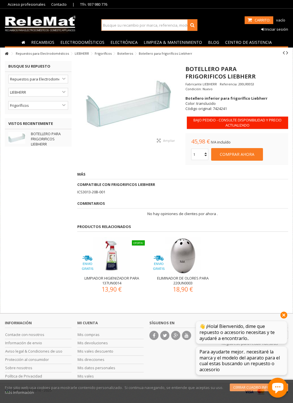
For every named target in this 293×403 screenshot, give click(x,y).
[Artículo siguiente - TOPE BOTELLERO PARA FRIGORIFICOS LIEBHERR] (287, 52)
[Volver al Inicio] (6, 53)
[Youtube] (186, 335)
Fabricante (193, 84)
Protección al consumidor (27, 359)
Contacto (59, 4)
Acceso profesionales (26, 4)
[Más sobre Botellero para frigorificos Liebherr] (18, 138)
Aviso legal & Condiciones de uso (33, 351)
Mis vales (86, 376)
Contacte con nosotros (24, 334)
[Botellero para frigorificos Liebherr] (128, 104)
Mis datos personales (96, 367)
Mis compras (89, 334)
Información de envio (23, 343)
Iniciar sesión (276, 29)
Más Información (19, 392)
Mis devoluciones (93, 343)
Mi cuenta (87, 322)
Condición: (193, 89)
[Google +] (175, 335)
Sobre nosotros (18, 367)
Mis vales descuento (95, 351)
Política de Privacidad (23, 376)
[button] (42, 42)
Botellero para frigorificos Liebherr (46, 139)
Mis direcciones (91, 359)
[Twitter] (164, 335)
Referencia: (228, 84)
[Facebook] (154, 335)
